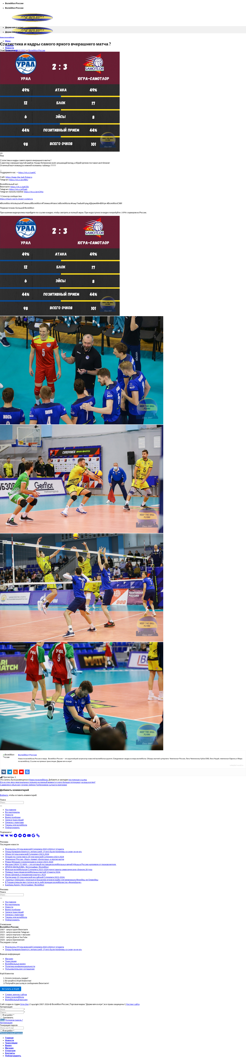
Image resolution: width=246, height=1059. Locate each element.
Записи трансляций (14, 820)
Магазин (9, 958)
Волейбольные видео (15, 964)
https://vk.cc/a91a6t (18, 189)
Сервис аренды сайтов (16, 994)
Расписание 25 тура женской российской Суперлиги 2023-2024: (35, 877)
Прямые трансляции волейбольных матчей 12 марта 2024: (32, 872)
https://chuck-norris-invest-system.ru (16, 199)
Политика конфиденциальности (20, 966)
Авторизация (6, 1022)
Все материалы (12, 812)
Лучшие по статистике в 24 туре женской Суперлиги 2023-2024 (34, 856)
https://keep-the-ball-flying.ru (19, 177)
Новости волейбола (7, 37)
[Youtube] (21, 772)
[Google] (27, 772)
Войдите (4, 795)
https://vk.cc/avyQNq (33, 191)
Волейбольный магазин (16, 999)
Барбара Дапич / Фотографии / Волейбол (24, 885)
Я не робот (8, 1015)
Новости (9, 48)
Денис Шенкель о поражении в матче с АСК (25, 874)
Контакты (10, 1053)
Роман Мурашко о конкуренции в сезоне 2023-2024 (29, 862)
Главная (9, 1037)
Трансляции (11, 961)
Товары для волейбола (16, 825)
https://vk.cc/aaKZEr (20, 186)
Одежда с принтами (14, 822)
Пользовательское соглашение (20, 969)
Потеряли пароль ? (14, 1020)
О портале (10, 1050)
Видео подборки (12, 817)
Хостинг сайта (133, 1004)
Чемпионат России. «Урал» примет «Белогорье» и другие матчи (34, 859)
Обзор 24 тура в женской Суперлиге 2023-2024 (27, 854)
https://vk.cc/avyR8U (18, 179)
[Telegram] (9, 772)
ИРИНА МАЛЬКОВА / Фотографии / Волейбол (27, 867)
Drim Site (24, 1004)
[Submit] (1, 898)
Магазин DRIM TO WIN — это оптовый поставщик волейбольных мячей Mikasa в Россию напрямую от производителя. (60, 864)
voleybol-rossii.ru (236, 765)
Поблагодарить (12, 827)
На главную (10, 809)
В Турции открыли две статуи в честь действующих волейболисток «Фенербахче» (43, 882)
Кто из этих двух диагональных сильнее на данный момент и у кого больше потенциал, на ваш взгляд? (47, 782)
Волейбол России (36, 50)
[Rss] (15, 772)
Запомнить (8, 1017)
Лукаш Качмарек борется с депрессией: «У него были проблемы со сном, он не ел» (43, 851)
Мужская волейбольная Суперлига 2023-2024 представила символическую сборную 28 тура (48, 869)
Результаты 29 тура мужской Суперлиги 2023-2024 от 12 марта (34, 849)
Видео (8, 1045)
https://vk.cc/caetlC (27, 172)
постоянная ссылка (77, 779)
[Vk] (3, 772)
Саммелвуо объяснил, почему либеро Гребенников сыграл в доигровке (33, 785)
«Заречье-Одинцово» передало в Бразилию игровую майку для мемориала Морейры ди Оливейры (51, 879)
